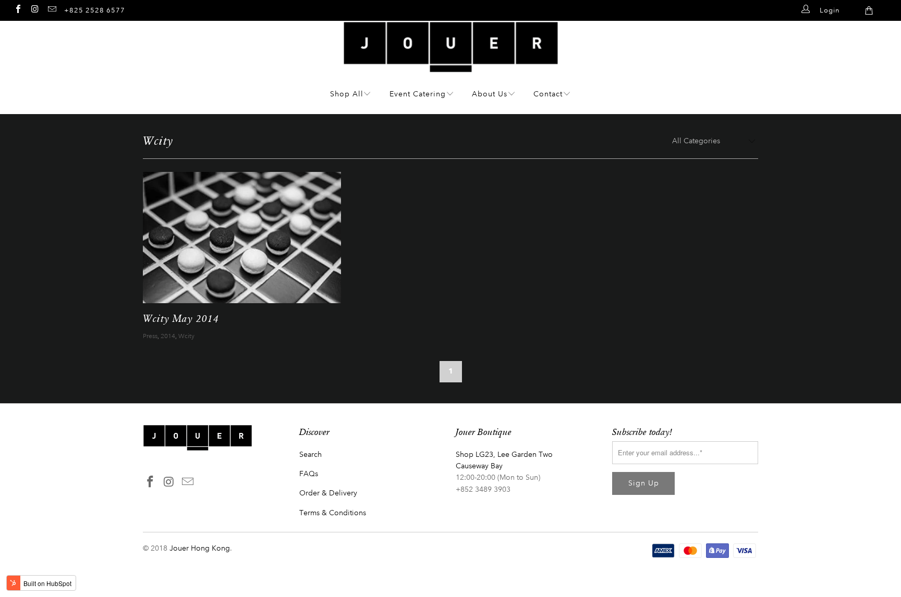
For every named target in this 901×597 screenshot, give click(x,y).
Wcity (186, 336)
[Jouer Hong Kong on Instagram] (34, 9)
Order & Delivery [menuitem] (328, 493)
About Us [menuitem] (489, 94)
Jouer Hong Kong (199, 548)
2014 (168, 336)
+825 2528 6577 (94, 10)
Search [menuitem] (310, 454)
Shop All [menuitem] (346, 94)
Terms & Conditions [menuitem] (332, 512)
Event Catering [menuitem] (417, 94)
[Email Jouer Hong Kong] (51, 9)
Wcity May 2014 (181, 318)
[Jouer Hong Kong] (451, 67)
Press (150, 336)
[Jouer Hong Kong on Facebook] (17, 9)
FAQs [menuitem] (308, 473)
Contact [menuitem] (548, 94)
